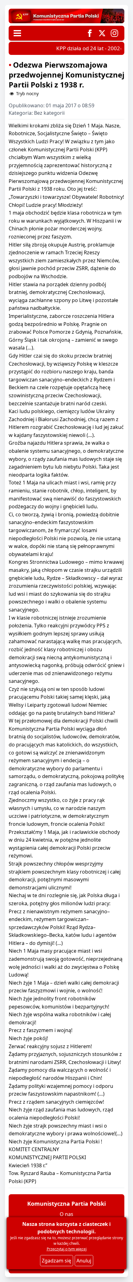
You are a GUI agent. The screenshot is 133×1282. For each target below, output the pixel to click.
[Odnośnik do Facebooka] (89, 33)
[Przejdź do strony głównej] (66, 16)
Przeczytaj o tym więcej (67, 1249)
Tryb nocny (27, 93)
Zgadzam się (56, 1260)
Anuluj (83, 1260)
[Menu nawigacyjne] (17, 33)
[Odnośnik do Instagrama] (114, 33)
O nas (66, 1214)
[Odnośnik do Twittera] (102, 33)
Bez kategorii (49, 112)
